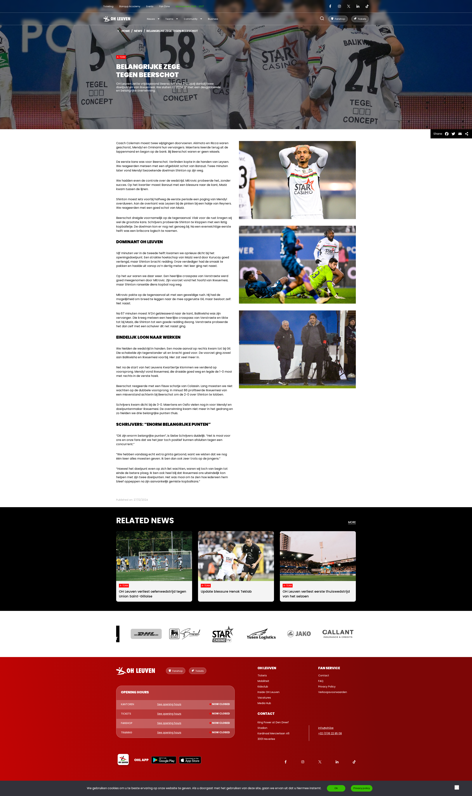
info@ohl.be (326, 728)
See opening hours (169, 704)
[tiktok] (367, 6)
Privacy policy (361, 788)
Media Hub (264, 703)
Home (126, 31)
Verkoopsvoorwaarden (332, 692)
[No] (456, 787)
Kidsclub (263, 686)
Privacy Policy (327, 686)
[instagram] (339, 6)
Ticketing (108, 6)
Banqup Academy (129, 6)
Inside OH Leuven (269, 692)
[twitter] (348, 6)
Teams (169, 18)
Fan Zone (164, 6)
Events (149, 6)
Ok (336, 788)
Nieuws (151, 18)
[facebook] (330, 6)
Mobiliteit (263, 681)
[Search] (322, 18)
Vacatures (264, 697)
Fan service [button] (329, 668)
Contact (323, 675)
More (352, 522)
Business (213, 18)
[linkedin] (358, 6)
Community (190, 18)
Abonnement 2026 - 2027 (190, 6)
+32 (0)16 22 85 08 (330, 733)
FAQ (320, 681)
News (138, 31)
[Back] (118, 30)
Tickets (262, 675)
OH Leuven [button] (267, 668)
